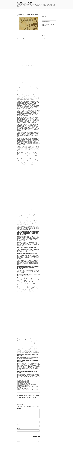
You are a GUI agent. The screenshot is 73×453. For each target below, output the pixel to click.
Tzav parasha (34, 396)
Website (18, 428)
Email (18, 424)
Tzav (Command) (29, 396)
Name (18, 419)
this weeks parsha (29, 395)
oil (32, 133)
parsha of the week (22, 395)
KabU (42, 22)
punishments (26, 45)
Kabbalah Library (44, 16)
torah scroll (21, 396)
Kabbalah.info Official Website (46, 21)
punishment (21, 268)
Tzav (24, 396)
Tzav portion (24, 397)
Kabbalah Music (44, 19)
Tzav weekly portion (30, 397)
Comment (19, 408)
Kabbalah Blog (24, 3)
